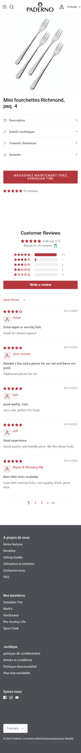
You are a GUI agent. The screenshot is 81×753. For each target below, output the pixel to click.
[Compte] (60, 6)
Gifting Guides (13, 557)
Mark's (7, 609)
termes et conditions (17, 660)
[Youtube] (16, 697)
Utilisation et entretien (18, 564)
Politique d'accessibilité (20, 667)
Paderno (17, 738)
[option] (40, 54)
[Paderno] (40, 7)
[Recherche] (13, 6)
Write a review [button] (40, 285)
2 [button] (35, 502)
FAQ (6, 577)
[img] (12, 311)
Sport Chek (11, 628)
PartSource (11, 615)
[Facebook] (4, 697)
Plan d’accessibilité (16, 673)
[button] (13, 191)
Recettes (9, 551)
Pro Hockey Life (14, 622)
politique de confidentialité (21, 653)
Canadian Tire (12, 602)
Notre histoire (13, 544)
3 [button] (42, 502)
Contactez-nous (14, 570)
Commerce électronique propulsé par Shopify (48, 738)
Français (72, 6)
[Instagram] (10, 697)
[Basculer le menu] (4, 6)
